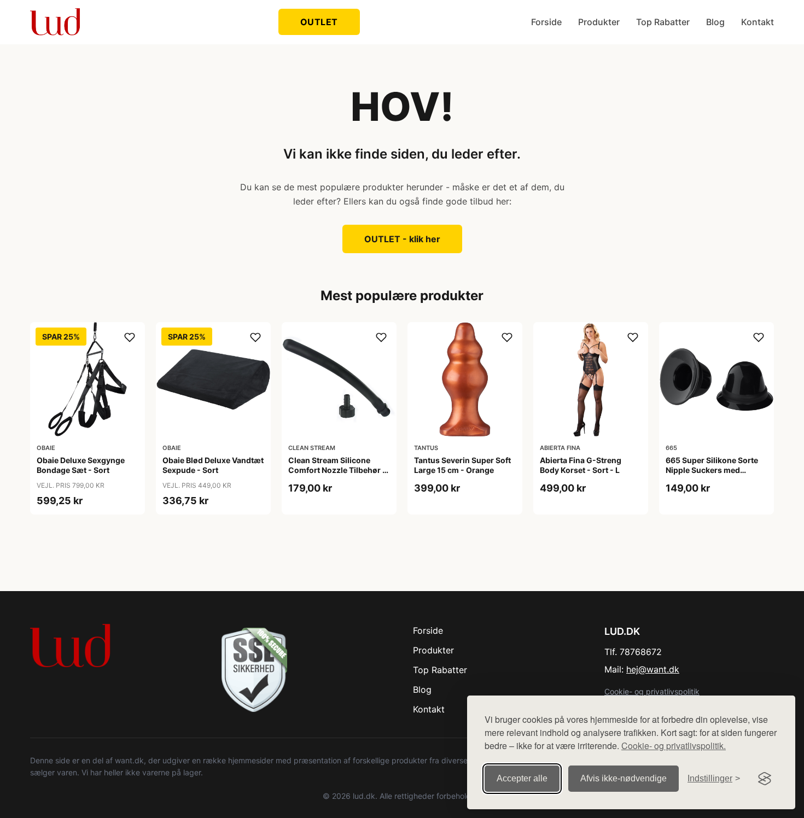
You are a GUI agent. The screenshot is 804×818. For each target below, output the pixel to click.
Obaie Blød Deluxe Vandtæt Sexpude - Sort (213, 465)
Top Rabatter (663, 21)
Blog (715, 21)
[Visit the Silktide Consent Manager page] (764, 779)
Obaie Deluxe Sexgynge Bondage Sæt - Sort (81, 465)
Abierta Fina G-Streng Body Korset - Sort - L (580, 465)
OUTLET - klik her (402, 238)
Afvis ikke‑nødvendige (623, 778)
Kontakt (757, 21)
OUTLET (319, 21)
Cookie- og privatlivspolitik (652, 691)
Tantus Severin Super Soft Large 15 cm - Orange (462, 465)
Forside (546, 21)
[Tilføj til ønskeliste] (129, 337)
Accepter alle (522, 778)
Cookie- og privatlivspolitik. (673, 745)
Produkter (599, 21)
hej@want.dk (652, 669)
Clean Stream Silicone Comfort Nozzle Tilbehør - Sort (337, 469)
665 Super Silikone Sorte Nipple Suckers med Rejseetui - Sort (712, 469)
